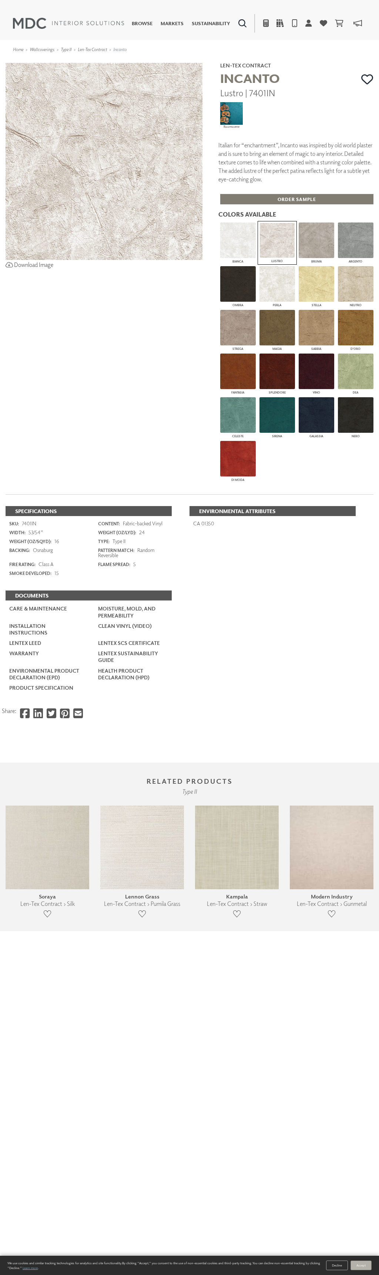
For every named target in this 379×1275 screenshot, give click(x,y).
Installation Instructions (28, 629)
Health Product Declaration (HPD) (124, 673)
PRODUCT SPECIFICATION (41, 688)
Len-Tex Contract (92, 49)
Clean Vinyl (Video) (125, 626)
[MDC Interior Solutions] (68, 23)
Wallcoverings (42, 49)
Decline (337, 1265)
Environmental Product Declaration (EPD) (44, 673)
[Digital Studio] (161, 61)
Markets (172, 23)
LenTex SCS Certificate (129, 643)
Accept (361, 1265)
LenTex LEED (25, 643)
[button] (367, 79)
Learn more (30, 1268)
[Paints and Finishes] (269, 61)
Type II (66, 49)
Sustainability (211, 23)
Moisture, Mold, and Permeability (126, 611)
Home (18, 49)
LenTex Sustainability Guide (128, 656)
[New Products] (81, 61)
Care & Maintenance (38, 608)
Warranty (24, 653)
